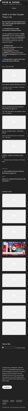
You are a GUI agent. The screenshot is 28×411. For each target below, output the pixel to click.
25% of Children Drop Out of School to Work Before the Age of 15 (13, 107)
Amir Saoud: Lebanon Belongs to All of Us (13, 84)
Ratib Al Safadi (11, 2)
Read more (7, 387)
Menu (14, 8)
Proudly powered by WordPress (17, 407)
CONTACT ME (5, 407)
